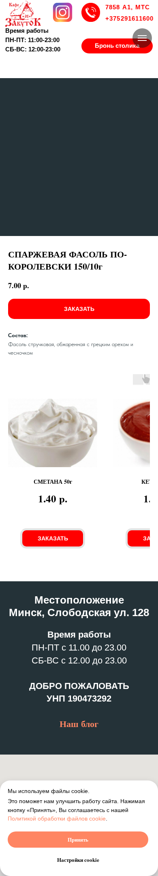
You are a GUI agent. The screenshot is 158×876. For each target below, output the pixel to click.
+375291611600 (129, 18)
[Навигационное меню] (142, 38)
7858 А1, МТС (127, 7)
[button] (117, 45)
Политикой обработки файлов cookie (57, 818)
